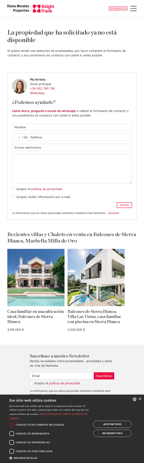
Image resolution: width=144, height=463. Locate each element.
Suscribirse (104, 376)
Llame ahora (20, 111)
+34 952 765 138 (42, 88)
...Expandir (112, 213)
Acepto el (39, 189)
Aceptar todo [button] (112, 424)
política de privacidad (46, 189)
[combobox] (19, 137)
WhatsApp (37, 93)
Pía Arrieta (37, 79)
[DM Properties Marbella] (30, 9)
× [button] (139, 399)
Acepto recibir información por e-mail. (43, 197)
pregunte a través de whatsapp (53, 111)
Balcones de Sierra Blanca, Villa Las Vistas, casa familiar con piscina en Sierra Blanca (94, 317)
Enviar (124, 205)
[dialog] (72, 429)
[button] (49, 458)
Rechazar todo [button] (112, 433)
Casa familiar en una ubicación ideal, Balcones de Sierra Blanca (35, 317)
